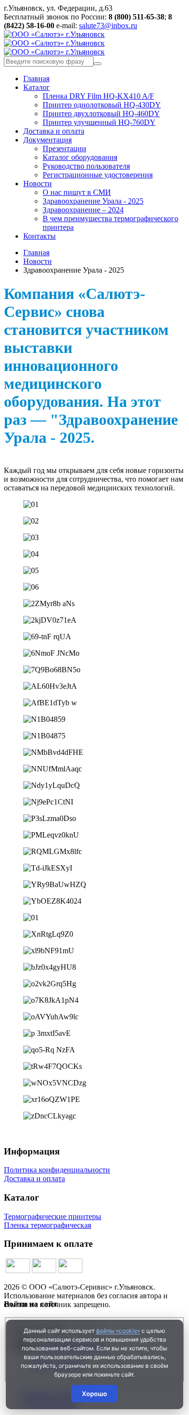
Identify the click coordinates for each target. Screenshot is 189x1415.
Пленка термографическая (47, 1225)
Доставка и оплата (53, 131)
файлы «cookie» (118, 1330)
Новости (37, 183)
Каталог (36, 87)
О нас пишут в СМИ (77, 192)
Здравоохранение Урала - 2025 (93, 201)
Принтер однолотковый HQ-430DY (102, 105)
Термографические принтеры (52, 1216)
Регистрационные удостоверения (98, 175)
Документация (47, 140)
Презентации (64, 148)
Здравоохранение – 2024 (83, 210)
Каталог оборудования (80, 157)
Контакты (39, 236)
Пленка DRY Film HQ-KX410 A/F (98, 96)
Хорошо (94, 1394)
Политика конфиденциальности (57, 1170)
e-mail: (88, 21)
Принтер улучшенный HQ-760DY (99, 122)
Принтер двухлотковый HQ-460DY (101, 113)
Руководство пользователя (86, 166)
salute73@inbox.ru (108, 25)
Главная (36, 78)
